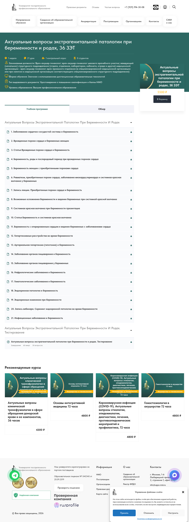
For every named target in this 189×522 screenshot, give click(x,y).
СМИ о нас (169, 21)
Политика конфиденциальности (149, 519)
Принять (124, 513)
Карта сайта (102, 494)
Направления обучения (23, 21)
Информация (104, 466)
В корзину (162, 99)
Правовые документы (76, 7)
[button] (183, 492)
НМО (98, 474)
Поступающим (111, 21)
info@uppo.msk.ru (158, 485)
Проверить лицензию (69, 487)
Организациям (133, 21)
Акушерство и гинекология (33, 391)
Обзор (101, 109)
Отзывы (95, 7)
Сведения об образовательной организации (56, 21)
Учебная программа (37, 109)
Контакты (154, 21)
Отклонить (149, 513)
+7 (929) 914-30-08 (134, 7)
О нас (126, 466)
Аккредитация (88, 21)
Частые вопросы (112, 7)
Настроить (173, 513)
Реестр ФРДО (129, 484)
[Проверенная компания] (66, 495)
